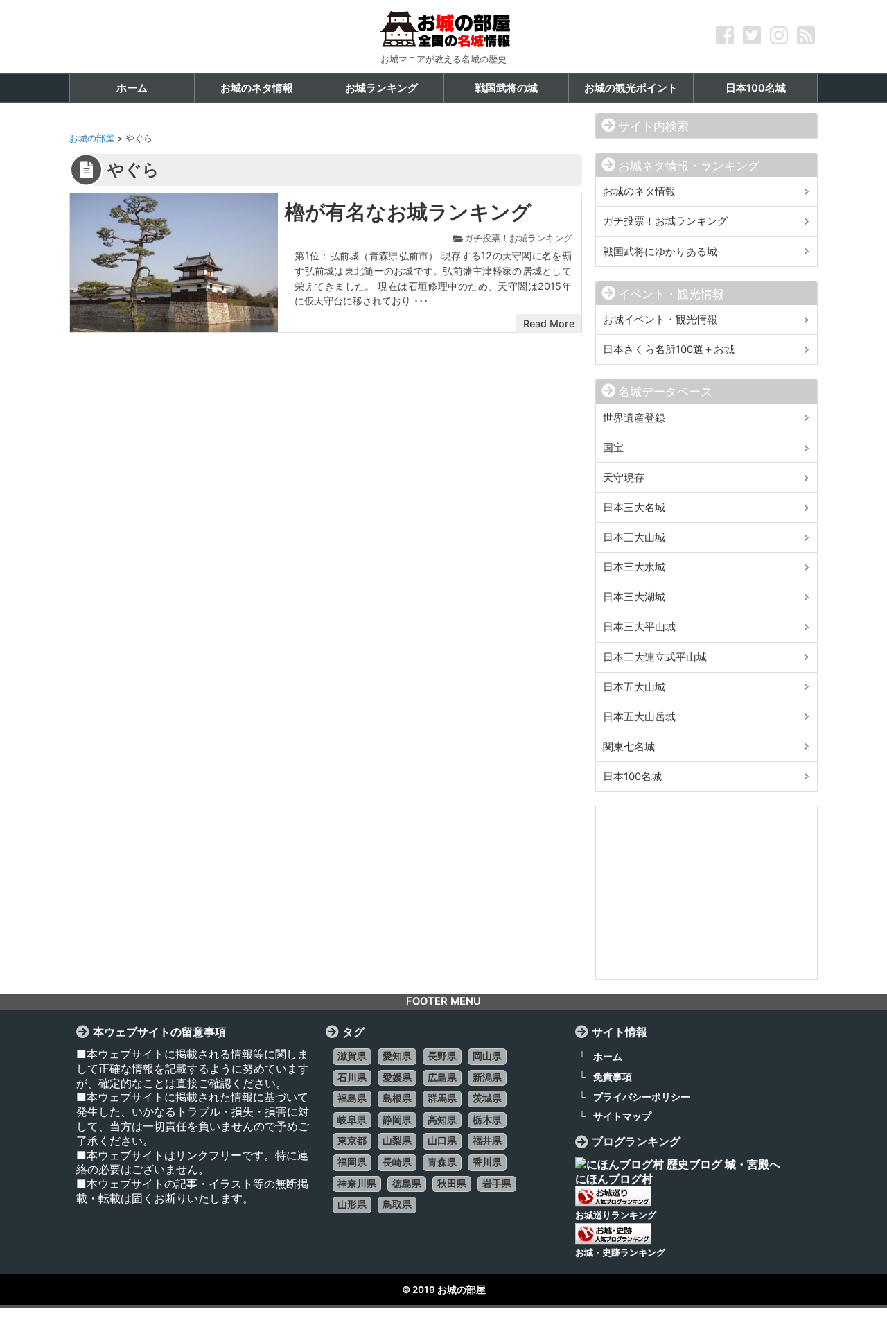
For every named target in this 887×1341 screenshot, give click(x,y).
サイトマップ (622, 1116)
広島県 (442, 1077)
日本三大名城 (634, 507)
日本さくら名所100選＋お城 (669, 349)
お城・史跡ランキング (620, 1252)
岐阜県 (352, 1119)
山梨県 (397, 1140)
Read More (548, 323)
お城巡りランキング (615, 1215)
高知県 (442, 1119)
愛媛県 (397, 1077)
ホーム (607, 1056)
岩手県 (496, 1183)
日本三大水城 (634, 567)
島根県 (397, 1098)
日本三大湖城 (634, 597)
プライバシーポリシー (641, 1096)
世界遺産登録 (634, 418)
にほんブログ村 (614, 1179)
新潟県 (487, 1077)
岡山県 (487, 1056)
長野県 (442, 1056)
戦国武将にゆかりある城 (660, 251)
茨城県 (487, 1098)
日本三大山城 (634, 537)
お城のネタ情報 (639, 191)
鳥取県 (397, 1204)
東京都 (352, 1140)
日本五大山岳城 (639, 717)
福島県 (352, 1098)
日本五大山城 (634, 687)
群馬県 (442, 1098)
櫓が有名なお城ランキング (408, 212)
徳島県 (406, 1183)
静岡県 (397, 1119)
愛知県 (397, 1056)
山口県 (442, 1140)
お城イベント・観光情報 (660, 319)
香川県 (487, 1162)
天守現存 (623, 477)
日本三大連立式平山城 (655, 657)
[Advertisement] (706, 892)
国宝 (613, 448)
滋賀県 (352, 1056)
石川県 (352, 1077)
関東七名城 (629, 747)
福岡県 (352, 1162)
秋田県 (451, 1183)
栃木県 (487, 1119)
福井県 (487, 1140)
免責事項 (612, 1076)
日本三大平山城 (639, 627)
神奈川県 (356, 1183)
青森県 (442, 1162)
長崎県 (397, 1162)
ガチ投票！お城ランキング (518, 238)
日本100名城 (632, 776)
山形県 (352, 1204)
